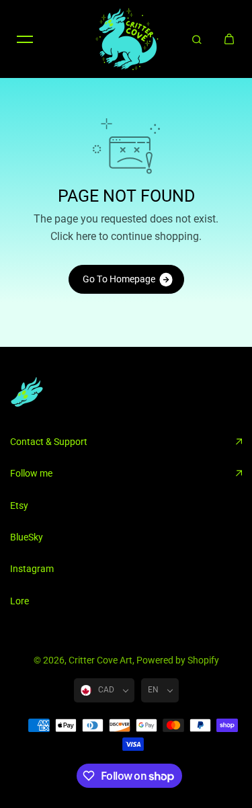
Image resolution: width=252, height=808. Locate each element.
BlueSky (26, 537)
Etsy (19, 505)
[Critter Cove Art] (126, 39)
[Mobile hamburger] (25, 39)
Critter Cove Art (100, 660)
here (86, 236)
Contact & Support (48, 441)
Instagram (32, 568)
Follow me (31, 473)
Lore (19, 601)
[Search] (197, 39)
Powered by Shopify (177, 660)
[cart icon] (229, 39)
